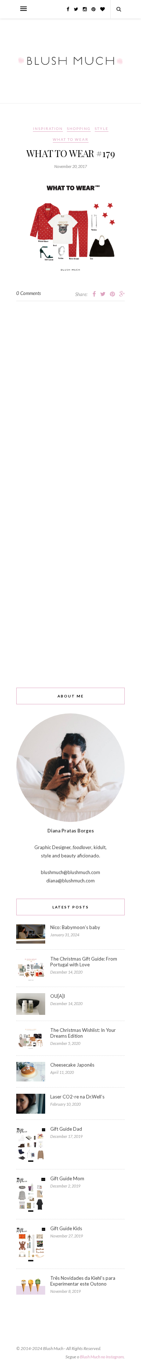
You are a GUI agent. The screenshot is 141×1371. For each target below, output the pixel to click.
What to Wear (71, 139)
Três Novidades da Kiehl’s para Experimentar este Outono (82, 1281)
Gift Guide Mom (67, 1178)
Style (101, 128)
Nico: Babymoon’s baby (75, 927)
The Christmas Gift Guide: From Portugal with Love (83, 961)
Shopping (79, 128)
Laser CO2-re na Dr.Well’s (77, 1097)
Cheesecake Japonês (72, 1065)
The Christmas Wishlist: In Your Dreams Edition (83, 1033)
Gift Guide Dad (66, 1129)
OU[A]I (57, 996)
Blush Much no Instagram (102, 1356)
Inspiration (48, 128)
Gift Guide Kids (66, 1228)
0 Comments (28, 293)
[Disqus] (70, 391)
